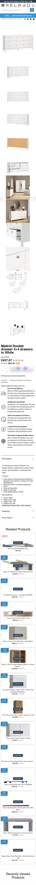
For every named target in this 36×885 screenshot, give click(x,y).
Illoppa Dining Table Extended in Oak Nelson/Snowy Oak (18, 857)
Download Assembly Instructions (16, 505)
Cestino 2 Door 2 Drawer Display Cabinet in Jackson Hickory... (18, 665)
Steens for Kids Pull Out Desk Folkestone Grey (18, 572)
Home (3, 19)
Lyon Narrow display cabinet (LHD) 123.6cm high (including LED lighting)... (18, 691)
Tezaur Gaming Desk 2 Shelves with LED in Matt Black (18, 809)
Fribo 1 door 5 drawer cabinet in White (18, 738)
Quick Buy (18, 543)
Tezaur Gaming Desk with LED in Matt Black (18, 784)
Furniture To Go (14, 19)
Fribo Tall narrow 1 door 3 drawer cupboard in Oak (18, 715)
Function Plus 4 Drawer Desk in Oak (18, 618)
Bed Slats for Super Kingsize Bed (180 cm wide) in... (18, 761)
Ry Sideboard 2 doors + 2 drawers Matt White (18, 595)
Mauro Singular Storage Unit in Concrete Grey (18, 833)
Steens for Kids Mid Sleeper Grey (18, 549)
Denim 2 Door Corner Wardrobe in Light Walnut (18, 641)
